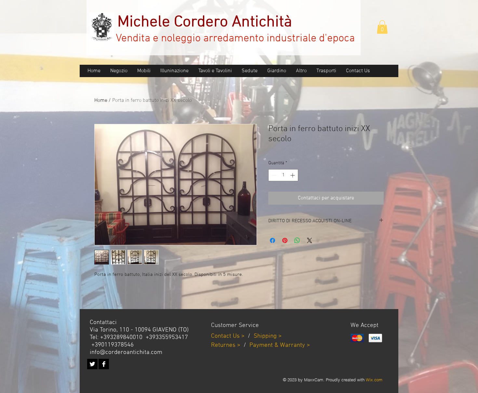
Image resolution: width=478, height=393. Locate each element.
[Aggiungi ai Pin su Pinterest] (285, 240)
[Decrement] (273, 175)
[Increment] (293, 175)
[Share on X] (309, 240)
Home (100, 100)
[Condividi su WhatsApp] (297, 240)
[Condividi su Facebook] (272, 240)
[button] (382, 27)
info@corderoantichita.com (126, 352)
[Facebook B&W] (104, 364)
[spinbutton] (283, 175)
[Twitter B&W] (92, 364)
